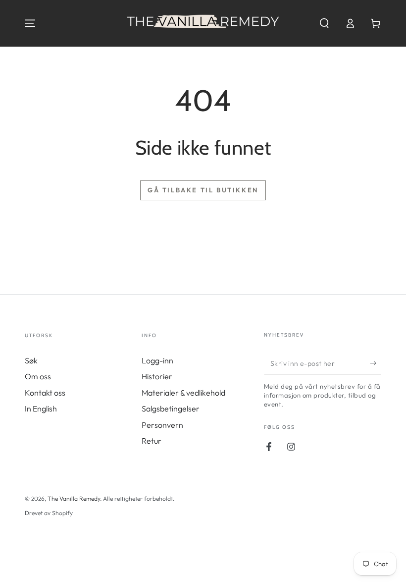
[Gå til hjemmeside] (203, 23)
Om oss (38, 376)
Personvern (162, 425)
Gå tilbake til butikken (203, 190)
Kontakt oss (45, 393)
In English (41, 408)
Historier (157, 376)
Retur (151, 441)
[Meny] (30, 23)
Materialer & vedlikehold (183, 393)
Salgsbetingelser (171, 408)
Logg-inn (157, 360)
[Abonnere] (375, 363)
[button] (324, 23)
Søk (31, 360)
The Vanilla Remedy (74, 498)
